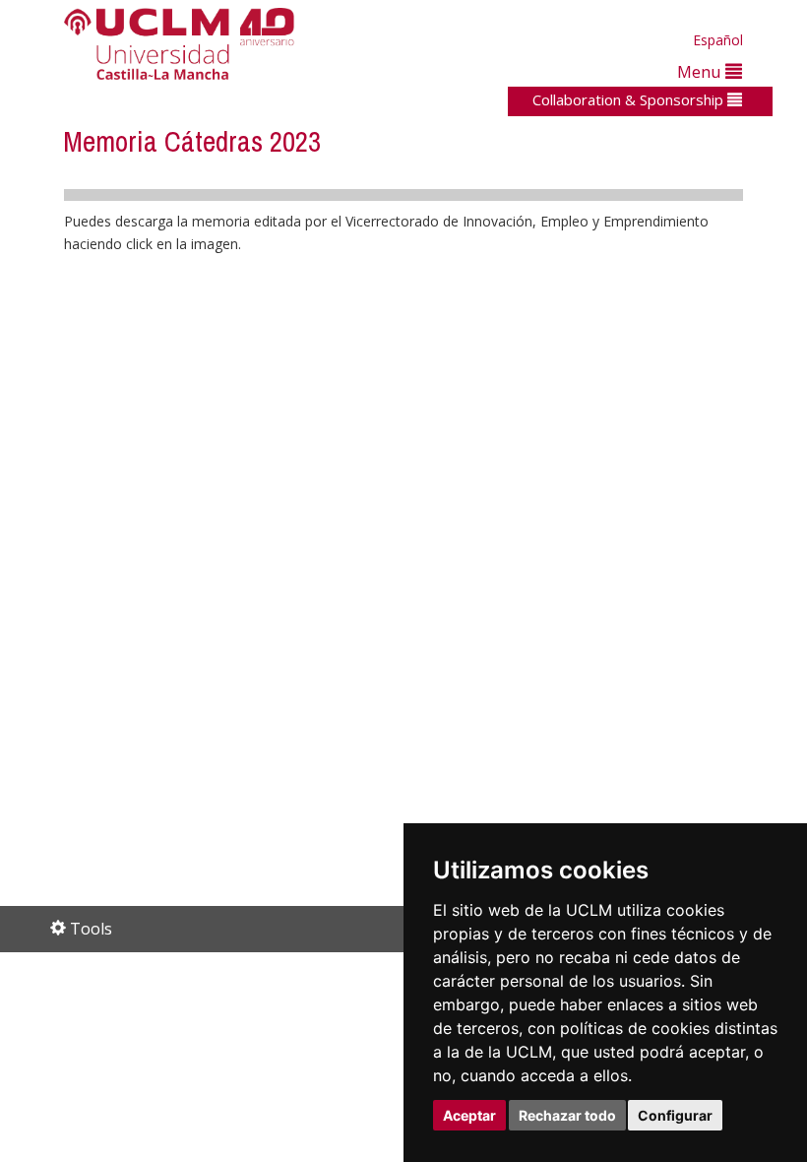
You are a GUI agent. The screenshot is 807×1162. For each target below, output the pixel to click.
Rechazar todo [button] (567, 1115)
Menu (701, 71)
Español (718, 40)
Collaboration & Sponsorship (629, 99)
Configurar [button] (675, 1115)
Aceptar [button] (469, 1115)
